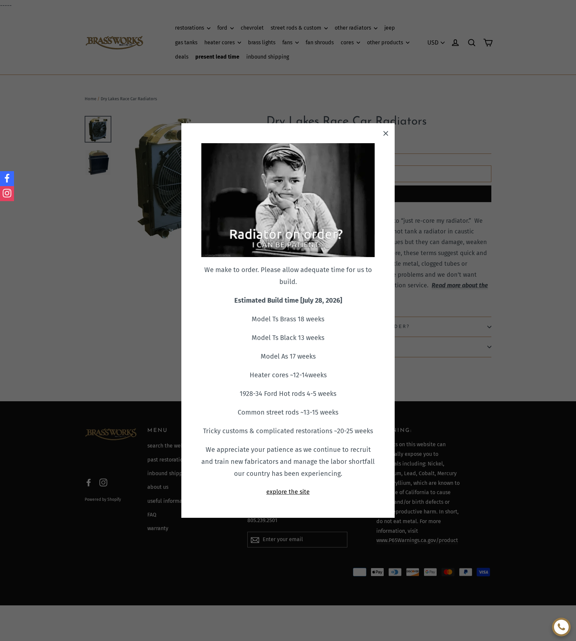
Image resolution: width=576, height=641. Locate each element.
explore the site (288, 491)
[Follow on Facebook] (7, 178)
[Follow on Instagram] (7, 193)
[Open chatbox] (561, 627)
